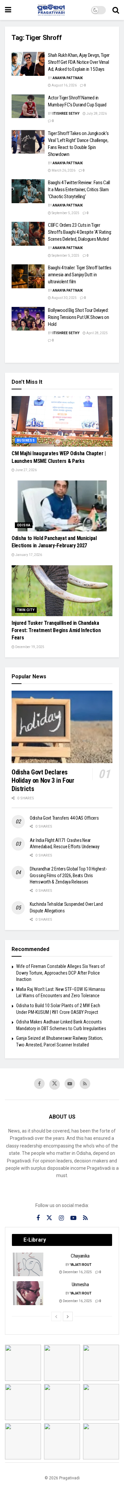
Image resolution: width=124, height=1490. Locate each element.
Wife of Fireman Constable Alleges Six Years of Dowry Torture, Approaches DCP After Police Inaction (60, 973)
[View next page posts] (68, 1316)
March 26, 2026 (63, 170)
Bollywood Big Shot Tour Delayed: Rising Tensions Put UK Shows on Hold (78, 317)
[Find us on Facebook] (39, 1083)
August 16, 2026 (64, 85)
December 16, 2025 (77, 1272)
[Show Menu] (8, 10)
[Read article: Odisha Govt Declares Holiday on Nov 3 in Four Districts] (62, 727)
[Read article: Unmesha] (28, 1293)
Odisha (23, 525)
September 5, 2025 (65, 213)
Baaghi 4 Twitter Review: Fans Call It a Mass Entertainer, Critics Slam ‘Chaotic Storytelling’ (79, 190)
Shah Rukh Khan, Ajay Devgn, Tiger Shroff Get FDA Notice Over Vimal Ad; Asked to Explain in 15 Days (78, 62)
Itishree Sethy (66, 113)
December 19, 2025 (29, 647)
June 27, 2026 (26, 470)
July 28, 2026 (96, 113)
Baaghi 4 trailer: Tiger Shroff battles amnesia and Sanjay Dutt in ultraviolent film (79, 275)
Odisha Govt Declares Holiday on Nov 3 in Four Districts (43, 780)
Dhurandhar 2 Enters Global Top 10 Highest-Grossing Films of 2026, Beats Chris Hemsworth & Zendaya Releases (68, 875)
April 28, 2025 (97, 333)
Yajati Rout (81, 1265)
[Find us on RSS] (85, 1083)
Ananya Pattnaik (68, 78)
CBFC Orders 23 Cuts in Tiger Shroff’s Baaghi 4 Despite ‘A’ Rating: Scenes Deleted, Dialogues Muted (80, 232)
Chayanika (80, 1256)
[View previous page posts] (56, 1316)
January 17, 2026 (28, 555)
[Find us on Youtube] (69, 1083)
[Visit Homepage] (51, 10)
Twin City (26, 610)
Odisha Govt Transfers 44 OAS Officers (64, 818)
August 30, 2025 (64, 298)
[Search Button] (115, 10)
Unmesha (80, 1284)
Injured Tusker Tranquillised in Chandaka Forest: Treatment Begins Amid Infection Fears (56, 630)
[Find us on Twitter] (54, 1084)
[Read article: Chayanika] (28, 1265)
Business (26, 440)
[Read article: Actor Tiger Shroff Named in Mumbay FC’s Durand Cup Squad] (28, 106)
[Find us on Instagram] (61, 1218)
